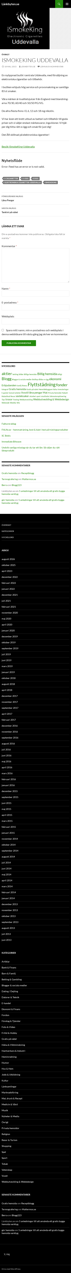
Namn (6, 288)
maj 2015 (6, 809)
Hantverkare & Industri (13, 1050)
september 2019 (10, 648)
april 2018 (7, 690)
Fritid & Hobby (9, 1033)
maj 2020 (6, 618)
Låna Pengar (12, 198)
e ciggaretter (11, 178)
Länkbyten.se (10, 4)
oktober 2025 (9, 565)
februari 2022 (9, 582)
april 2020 (7, 624)
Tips (3, 399)
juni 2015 (6, 803)
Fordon (5, 1015)
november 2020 (10, 612)
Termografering (10, 479)
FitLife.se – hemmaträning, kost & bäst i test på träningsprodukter (35, 429)
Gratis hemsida (17, 389)
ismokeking (51, 182)
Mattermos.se (29, 479)
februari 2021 (9, 606)
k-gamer (5, 393)
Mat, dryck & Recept (12, 1098)
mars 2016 (7, 773)
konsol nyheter (15, 393)
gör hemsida (8, 499)
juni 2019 (6, 660)
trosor (9, 399)
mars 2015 (7, 820)
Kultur (5, 1080)
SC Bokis (6, 435)
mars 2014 (7, 886)
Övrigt (5, 54)
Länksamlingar (9, 1086)
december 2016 (10, 725)
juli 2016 (6, 749)
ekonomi (55, 379)
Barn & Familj (9, 973)
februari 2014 (9, 892)
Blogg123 (16, 485)
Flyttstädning (42, 384)
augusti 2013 (8, 928)
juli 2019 (6, 654)
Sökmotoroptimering (58, 396)
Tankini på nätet (10, 210)
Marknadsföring (10, 1092)
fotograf (5, 389)
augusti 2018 (8, 684)
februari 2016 (9, 779)
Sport (4, 1157)
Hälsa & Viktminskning (13, 1044)
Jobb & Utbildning (11, 1074)
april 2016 (7, 767)
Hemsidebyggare (46, 389)
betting (15, 374)
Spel (4, 1152)
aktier (7, 373)
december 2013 (10, 904)
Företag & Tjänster (11, 1021)
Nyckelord (8, 537)
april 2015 (7, 815)
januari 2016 (8, 785)
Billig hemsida (47, 374)
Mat (45, 392)
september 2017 (10, 707)
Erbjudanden (9, 385)
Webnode (5, 403)
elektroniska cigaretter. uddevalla (22, 182)
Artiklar (6, 961)
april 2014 (7, 880)
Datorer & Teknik (10, 997)
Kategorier (8, 531)
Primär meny (67, 4)
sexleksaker (22, 396)
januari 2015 (8, 832)
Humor (5, 1062)
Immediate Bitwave (11, 441)
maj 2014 (6, 874)
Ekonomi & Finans (11, 1009)
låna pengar (35, 392)
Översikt (6, 525)
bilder (21, 374)
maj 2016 (6, 761)
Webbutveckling (26, 399)
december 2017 (10, 696)
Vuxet (5, 1175)
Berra (4, 485)
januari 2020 (8, 630)
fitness (24, 385)
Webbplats (8, 316)
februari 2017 (9, 719)
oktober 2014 (9, 844)
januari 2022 (8, 588)
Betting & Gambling (12, 979)
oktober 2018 (9, 678)
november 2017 (10, 701)
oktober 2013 (9, 916)
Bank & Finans (9, 967)
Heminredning (9, 1056)
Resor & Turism (9, 1140)
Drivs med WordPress (11, 1269)
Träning (16, 399)
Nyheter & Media (10, 1116)
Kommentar (9, 246)
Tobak (5, 1163)
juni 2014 (6, 868)
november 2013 (10, 910)
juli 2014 (6, 862)
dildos (40, 379)
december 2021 (10, 594)
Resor (13, 396)
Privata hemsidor (55, 393)
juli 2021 (6, 600)
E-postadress (10, 302)
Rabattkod (6, 396)
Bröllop (35, 379)
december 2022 (10, 577)
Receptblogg (27, 473)
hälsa (55, 389)
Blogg (6, 378)
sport (38, 396)
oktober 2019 (9, 642)
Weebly (13, 403)
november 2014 (10, 838)
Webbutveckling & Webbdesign (51, 399)
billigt (59, 374)
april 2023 (7, 571)
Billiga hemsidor (30, 374)
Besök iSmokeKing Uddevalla (18, 146)
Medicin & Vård (10, 1104)
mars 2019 (7, 666)
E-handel (6, 1003)
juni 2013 (6, 939)
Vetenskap (7, 1169)
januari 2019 (8, 672)
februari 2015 (9, 826)
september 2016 (10, 737)
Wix (18, 403)
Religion (6, 1134)
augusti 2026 (8, 559)
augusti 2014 (8, 856)
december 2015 (10, 791)
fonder (62, 384)
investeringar (63, 389)
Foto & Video (8, 1027)
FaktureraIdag (9, 423)
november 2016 (10, 731)
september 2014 (10, 850)
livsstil (25, 392)
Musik (5, 1110)
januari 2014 (8, 898)
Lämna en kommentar (51, 66)
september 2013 (10, 922)
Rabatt (65, 393)
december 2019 (10, 636)
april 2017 (7, 713)
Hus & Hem (7, 1068)
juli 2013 (6, 934)
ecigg (35, 178)
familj (19, 385)
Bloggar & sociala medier (22, 379)
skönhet (32, 396)
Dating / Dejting (10, 991)
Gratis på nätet (32, 389)
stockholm (45, 396)
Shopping (6, 1146)
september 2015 (10, 797)
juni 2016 (6, 755)
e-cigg (26, 178)
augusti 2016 (8, 743)
